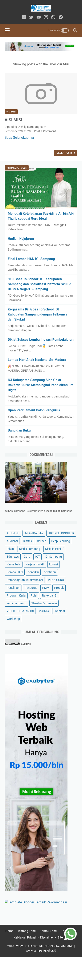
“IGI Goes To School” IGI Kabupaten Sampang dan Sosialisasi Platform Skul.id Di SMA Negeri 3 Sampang (39, 284)
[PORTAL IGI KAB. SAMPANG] (41, 8)
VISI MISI (13, 119)
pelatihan (50, 572)
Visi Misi (11, 111)
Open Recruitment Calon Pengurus (34, 410)
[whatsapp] (53, 17)
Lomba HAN (15, 572)
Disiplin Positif (54, 548)
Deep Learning (60, 541)
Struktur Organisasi (44, 603)
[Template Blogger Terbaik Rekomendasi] (36, 902)
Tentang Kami (26, 931)
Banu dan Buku (19, 430)
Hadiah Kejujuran (21, 239)
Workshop (13, 618)
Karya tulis (14, 564)
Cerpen (41, 541)
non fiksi (33, 572)
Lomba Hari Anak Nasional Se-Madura (37, 360)
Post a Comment (45, 131)
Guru (27, 556)
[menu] (10, 30)
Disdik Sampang (29, 548)
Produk (59, 587)
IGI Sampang (53, 556)
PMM (45, 587)
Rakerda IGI (49, 595)
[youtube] (39, 17)
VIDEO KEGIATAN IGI (20, 611)
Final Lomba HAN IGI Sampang (31, 259)
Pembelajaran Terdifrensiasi (25, 580)
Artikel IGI (13, 533)
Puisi (34, 595)
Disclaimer (47, 937)
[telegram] (61, 17)
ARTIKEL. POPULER (61, 533)
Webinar (59, 611)
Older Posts (65, 152)
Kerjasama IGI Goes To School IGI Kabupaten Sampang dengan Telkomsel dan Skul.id (38, 314)
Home (9, 931)
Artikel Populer (33, 533)
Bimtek (27, 541)
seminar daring (16, 603)
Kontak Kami (48, 931)
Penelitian (13, 587)
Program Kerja (16, 595)
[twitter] (31, 17)
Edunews (13, 556)
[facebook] (24, 17)
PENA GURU (56, 580)
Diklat (10, 548)
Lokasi (53, 564)
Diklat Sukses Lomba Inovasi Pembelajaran (41, 340)
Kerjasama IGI (35, 564)
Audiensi (12, 541)
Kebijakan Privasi (25, 937)
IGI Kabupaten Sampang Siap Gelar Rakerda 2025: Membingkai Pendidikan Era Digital (41, 385)
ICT (37, 556)
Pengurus (31, 587)
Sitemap (63, 937)
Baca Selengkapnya (19, 138)
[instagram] (46, 17)
